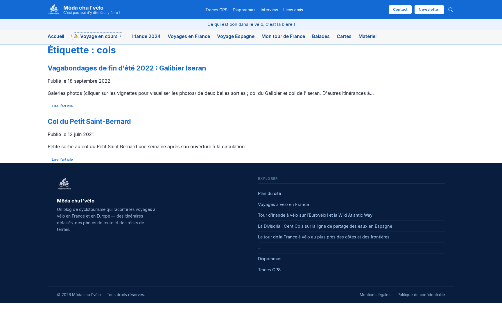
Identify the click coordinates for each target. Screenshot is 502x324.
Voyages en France (189, 36)
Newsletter (429, 9)
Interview (269, 9)
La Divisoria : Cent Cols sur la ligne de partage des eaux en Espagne (325, 226)
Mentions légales (375, 294)
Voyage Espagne (235, 36)
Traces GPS (216, 9)
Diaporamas (244, 9)
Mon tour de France (283, 36)
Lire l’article (62, 106)
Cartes (344, 36)
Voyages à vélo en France (283, 204)
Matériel (367, 36)
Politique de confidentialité (421, 294)
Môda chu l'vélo (83, 7)
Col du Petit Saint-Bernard (89, 121)
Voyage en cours (99, 36)
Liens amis (293, 9)
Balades (321, 36)
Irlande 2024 (146, 36)
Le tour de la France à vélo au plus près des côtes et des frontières (324, 236)
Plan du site (269, 193)
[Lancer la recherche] (450, 9)
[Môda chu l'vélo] (64, 184)
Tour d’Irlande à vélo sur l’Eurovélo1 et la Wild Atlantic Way (315, 215)
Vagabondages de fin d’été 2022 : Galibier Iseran (127, 68)
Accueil (56, 36)
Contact (400, 9)
